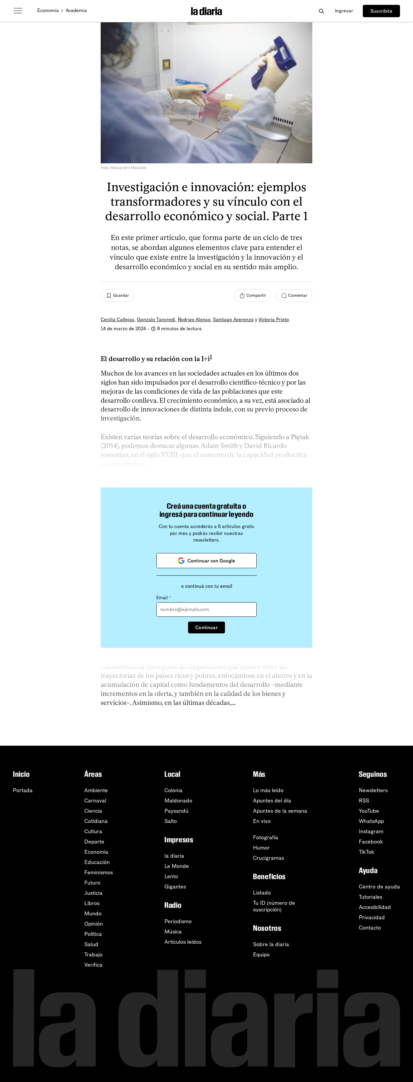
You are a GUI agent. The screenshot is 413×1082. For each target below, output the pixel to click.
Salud (91, 944)
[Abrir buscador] (321, 11)
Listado (262, 892)
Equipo (261, 954)
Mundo (93, 913)
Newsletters (373, 790)
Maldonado (178, 800)
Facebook (371, 841)
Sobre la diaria (271, 944)
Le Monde (176, 866)
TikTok (366, 852)
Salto (170, 821)
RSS (364, 800)
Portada (23, 790)
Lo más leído (268, 790)
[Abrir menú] (18, 11)
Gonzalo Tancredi (156, 319)
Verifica (93, 965)
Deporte (94, 841)
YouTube (369, 811)
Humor (261, 847)
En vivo (262, 821)
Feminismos (98, 872)
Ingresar (344, 11)
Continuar (206, 627)
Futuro (92, 882)
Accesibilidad (375, 907)
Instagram (371, 831)
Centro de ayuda (379, 886)
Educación (97, 862)
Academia (76, 10)
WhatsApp (371, 821)
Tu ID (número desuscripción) (274, 906)
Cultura (93, 831)
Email (163, 597)
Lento (171, 876)
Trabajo (93, 954)
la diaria (174, 856)
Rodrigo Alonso (194, 319)
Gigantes (175, 886)
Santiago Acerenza (233, 319)
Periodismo (178, 921)
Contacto (370, 927)
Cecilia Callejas (117, 319)
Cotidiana (96, 821)
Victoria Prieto (274, 319)
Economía (48, 10)
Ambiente (96, 790)
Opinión (93, 923)
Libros (91, 903)
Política (93, 934)
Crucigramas (268, 858)
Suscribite (381, 11)
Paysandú (176, 811)
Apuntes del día (272, 800)
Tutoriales (370, 897)
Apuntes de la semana (280, 811)
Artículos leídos (182, 942)
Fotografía (265, 837)
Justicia (93, 893)
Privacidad (372, 917)
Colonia (173, 790)
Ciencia (93, 811)
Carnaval (95, 800)
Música (173, 931)
